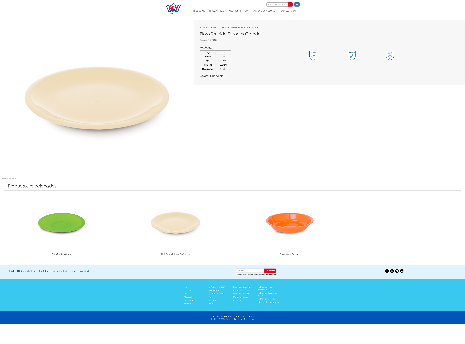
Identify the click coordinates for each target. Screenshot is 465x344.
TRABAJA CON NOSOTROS (264, 11)
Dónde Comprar (240, 297)
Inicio (202, 27)
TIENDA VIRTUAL (216, 11)
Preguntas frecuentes (242, 287)
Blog (211, 303)
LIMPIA (187, 293)
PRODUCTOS (199, 11)
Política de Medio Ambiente (266, 288)
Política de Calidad (266, 299)
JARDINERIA (214, 290)
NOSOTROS (233, 11)
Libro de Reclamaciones (268, 302)
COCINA (212, 27)
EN (297, 4)
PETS (210, 297)
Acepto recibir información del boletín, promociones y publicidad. (257, 274)
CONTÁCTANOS (288, 11)
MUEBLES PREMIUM (217, 287)
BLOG (245, 11)
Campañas (238, 290)
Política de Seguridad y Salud (268, 294)
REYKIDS (187, 303)
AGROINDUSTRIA (216, 293)
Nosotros (212, 300)
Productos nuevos (241, 293)
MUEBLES (188, 297)
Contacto (237, 300)
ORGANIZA (189, 300)
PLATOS (223, 27)
